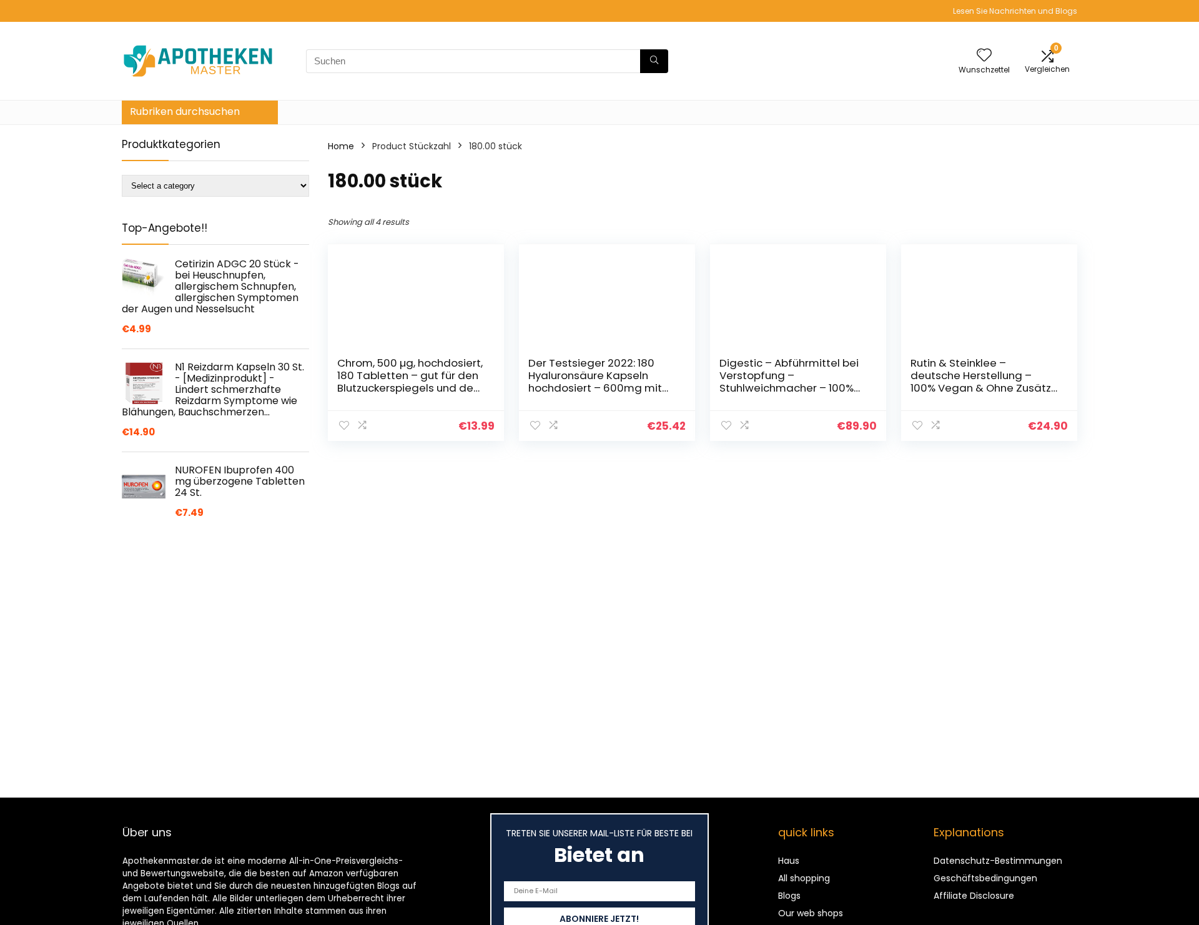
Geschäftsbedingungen (985, 878)
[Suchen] (654, 61)
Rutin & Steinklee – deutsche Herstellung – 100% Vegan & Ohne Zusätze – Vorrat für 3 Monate (984, 381)
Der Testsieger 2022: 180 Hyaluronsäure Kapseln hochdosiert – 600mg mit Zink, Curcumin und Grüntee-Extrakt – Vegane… (600, 387)
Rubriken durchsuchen (185, 111)
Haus (788, 860)
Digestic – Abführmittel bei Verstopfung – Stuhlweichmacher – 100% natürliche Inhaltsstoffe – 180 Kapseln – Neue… (789, 387)
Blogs (789, 895)
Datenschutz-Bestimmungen (998, 860)
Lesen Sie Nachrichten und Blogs (1015, 11)
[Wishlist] (984, 56)
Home (341, 146)
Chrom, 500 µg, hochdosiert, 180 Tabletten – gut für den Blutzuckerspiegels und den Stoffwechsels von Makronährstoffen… (410, 387)
